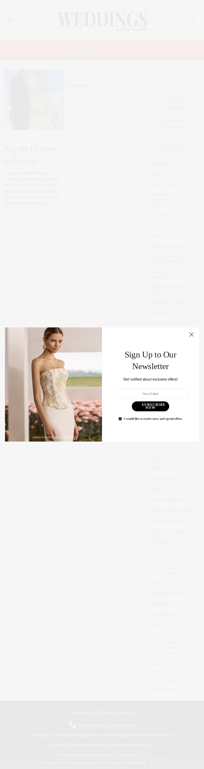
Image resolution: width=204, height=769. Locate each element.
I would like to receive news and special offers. (153, 418)
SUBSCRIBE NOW (154, 406)
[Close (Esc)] (192, 335)
